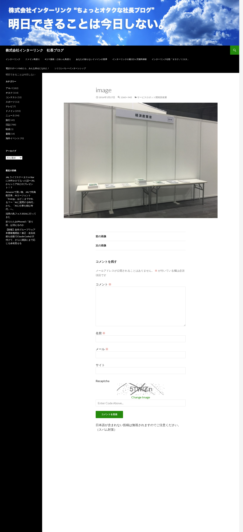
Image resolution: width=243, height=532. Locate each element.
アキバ (9, 88)
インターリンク (13, 59)
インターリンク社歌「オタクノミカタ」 (170, 59)
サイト (100, 365)
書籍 (8, 133)
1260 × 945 (126, 97)
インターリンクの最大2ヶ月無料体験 (129, 59)
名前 (100, 333)
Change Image (140, 397)
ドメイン (10, 111)
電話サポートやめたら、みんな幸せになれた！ (28, 68)
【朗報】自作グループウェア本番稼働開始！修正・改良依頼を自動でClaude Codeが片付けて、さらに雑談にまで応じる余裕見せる (20, 236)
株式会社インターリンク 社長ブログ (35, 50)
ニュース (10, 115)
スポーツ (10, 101)
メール (102, 349)
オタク (9, 92)
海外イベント (12, 138)
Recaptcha (102, 381)
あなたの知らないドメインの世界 (91, 59)
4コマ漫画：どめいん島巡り (58, 59)
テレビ (9, 106)
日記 (8, 124)
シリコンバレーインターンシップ (70, 68)
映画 (8, 129)
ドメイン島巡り (32, 59)
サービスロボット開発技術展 (152, 97)
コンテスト (11, 97)
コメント (103, 284)
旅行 (8, 120)
